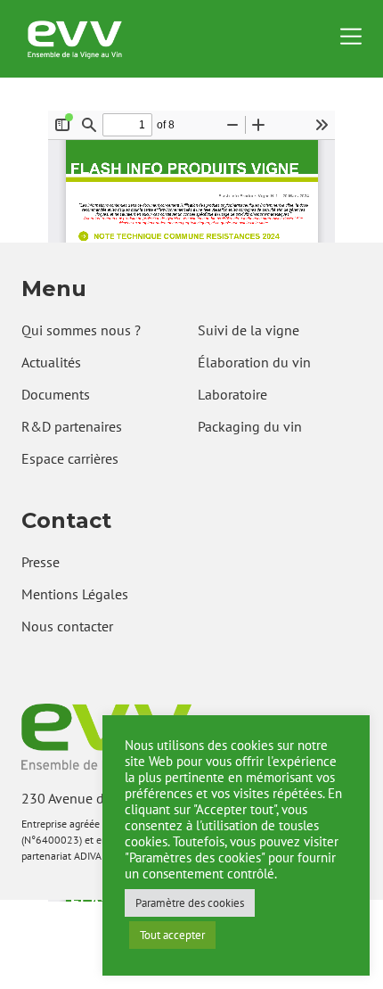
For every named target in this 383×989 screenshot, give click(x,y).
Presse (40, 562)
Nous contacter (67, 626)
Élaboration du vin (254, 362)
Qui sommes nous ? (81, 330)
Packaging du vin (250, 426)
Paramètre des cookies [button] (189, 903)
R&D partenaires (71, 426)
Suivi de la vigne (248, 330)
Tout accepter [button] (172, 935)
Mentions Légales (74, 594)
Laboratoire (232, 394)
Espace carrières (69, 458)
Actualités (51, 362)
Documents (55, 394)
